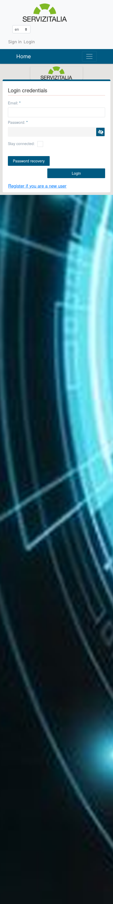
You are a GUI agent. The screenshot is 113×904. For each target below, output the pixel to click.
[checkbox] (40, 144)
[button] (100, 132)
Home (23, 56)
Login (29, 41)
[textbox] (56, 112)
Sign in (15, 41)
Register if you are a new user (37, 186)
